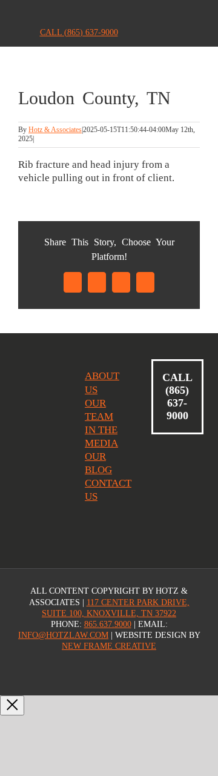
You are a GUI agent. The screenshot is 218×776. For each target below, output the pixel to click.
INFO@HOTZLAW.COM (63, 635)
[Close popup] (12, 705)
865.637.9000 (107, 624)
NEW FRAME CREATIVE (109, 646)
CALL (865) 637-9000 (79, 32)
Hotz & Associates (55, 129)
